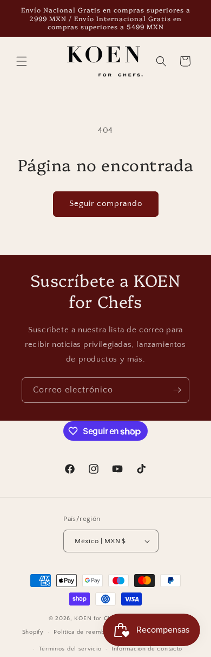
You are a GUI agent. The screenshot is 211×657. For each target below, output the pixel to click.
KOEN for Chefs (97, 618)
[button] (22, 61)
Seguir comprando (105, 203)
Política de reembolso (85, 632)
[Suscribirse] (177, 390)
